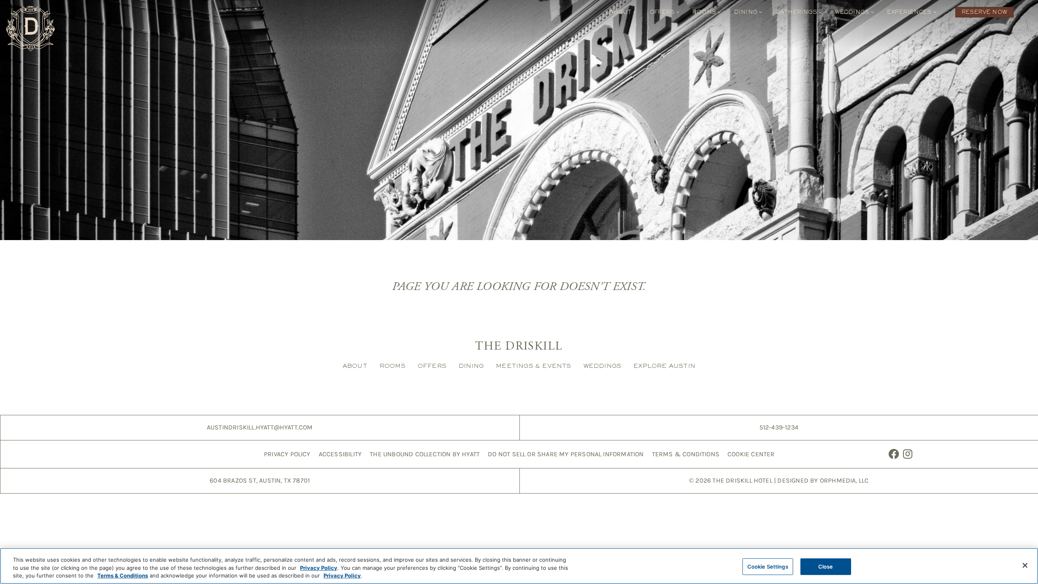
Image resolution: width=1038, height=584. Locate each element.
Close (825, 566)
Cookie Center (751, 454)
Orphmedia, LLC (844, 480)
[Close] (1025, 565)
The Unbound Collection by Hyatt (425, 454)
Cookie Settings (767, 566)
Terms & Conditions (685, 454)
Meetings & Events (533, 365)
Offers (663, 12)
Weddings (853, 12)
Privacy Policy (287, 454)
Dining (746, 12)
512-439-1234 (778, 427)
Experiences (910, 12)
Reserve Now (984, 12)
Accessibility (340, 454)
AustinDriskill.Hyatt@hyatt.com (260, 427)
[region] (519, 566)
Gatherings (797, 12)
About (621, 12)
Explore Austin (664, 365)
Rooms (705, 12)
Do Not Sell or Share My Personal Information (565, 454)
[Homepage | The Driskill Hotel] (30, 28)
